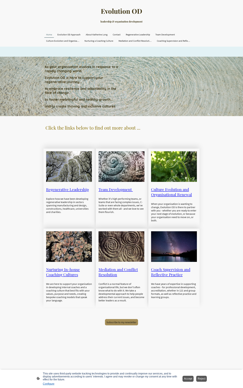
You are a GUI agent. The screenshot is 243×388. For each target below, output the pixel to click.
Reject (201, 378)
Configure (48, 383)
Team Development (116, 189)
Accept (188, 378)
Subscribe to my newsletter (121, 322)
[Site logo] (121, 27)
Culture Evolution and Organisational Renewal (171, 192)
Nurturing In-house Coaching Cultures (63, 272)
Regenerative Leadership (67, 189)
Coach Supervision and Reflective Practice (170, 272)
